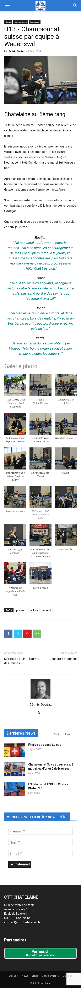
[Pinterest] (27, 634)
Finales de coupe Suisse (44, 744)
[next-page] (13, 803)
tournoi (46, 610)
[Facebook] (8, 634)
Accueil (13, 975)
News (8, 21)
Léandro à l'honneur (63, 659)
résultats (33, 610)
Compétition (21, 21)
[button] (7, 5)
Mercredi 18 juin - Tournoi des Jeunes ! (21, 661)
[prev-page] (6, 803)
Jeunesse (34, 21)
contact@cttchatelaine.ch (22, 922)
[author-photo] (40, 698)
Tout (56, 734)
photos (20, 610)
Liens (35, 975)
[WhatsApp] (37, 634)
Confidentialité (50, 975)
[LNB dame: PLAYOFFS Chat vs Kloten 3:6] (14, 789)
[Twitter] (18, 634)
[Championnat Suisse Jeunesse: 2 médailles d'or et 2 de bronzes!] (14, 769)
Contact (67, 975)
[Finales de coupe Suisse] (14, 750)
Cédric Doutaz (17, 51)
